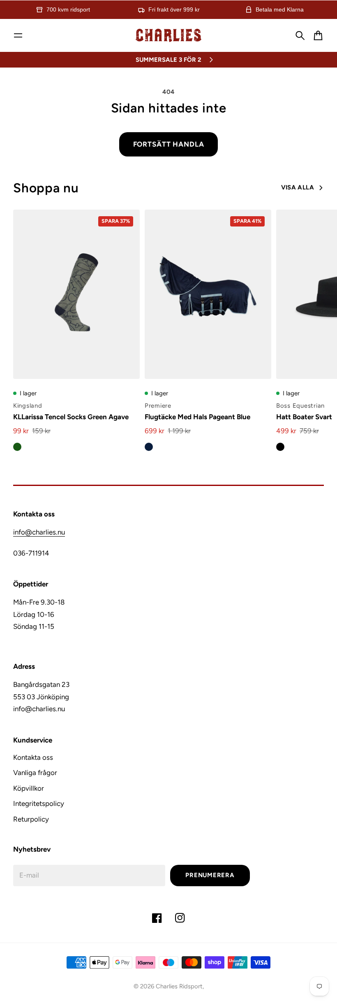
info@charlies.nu (39, 532)
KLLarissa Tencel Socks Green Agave (71, 417)
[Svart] (280, 446)
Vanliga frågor (35, 772)
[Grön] (17, 446)
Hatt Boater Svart (304, 417)
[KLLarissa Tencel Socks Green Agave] (76, 294)
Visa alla (297, 187)
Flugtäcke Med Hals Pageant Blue (197, 417)
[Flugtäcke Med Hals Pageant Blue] (208, 294)
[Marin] (148, 446)
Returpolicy (31, 819)
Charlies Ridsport (179, 986)
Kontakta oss (33, 757)
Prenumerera (209, 875)
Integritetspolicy (38, 803)
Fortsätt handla (168, 144)
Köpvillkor (28, 788)
